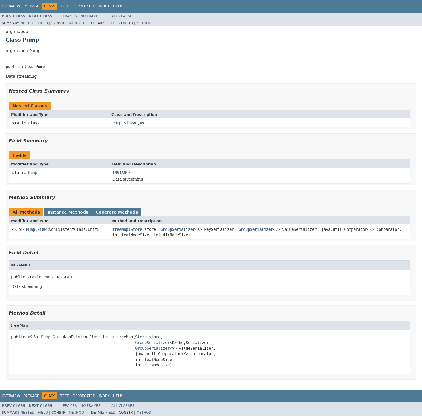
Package (31, 6)
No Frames (90, 16)
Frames (70, 16)
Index (104, 6)
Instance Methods (68, 212)
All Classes (123, 16)
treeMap (120, 229)
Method (76, 23)
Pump (32, 172)
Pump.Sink (122, 123)
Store (136, 229)
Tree (64, 6)
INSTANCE (121, 172)
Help (117, 6)
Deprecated (84, 6)
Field (43, 23)
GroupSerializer (177, 229)
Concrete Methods (117, 212)
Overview (11, 6)
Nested (27, 23)
